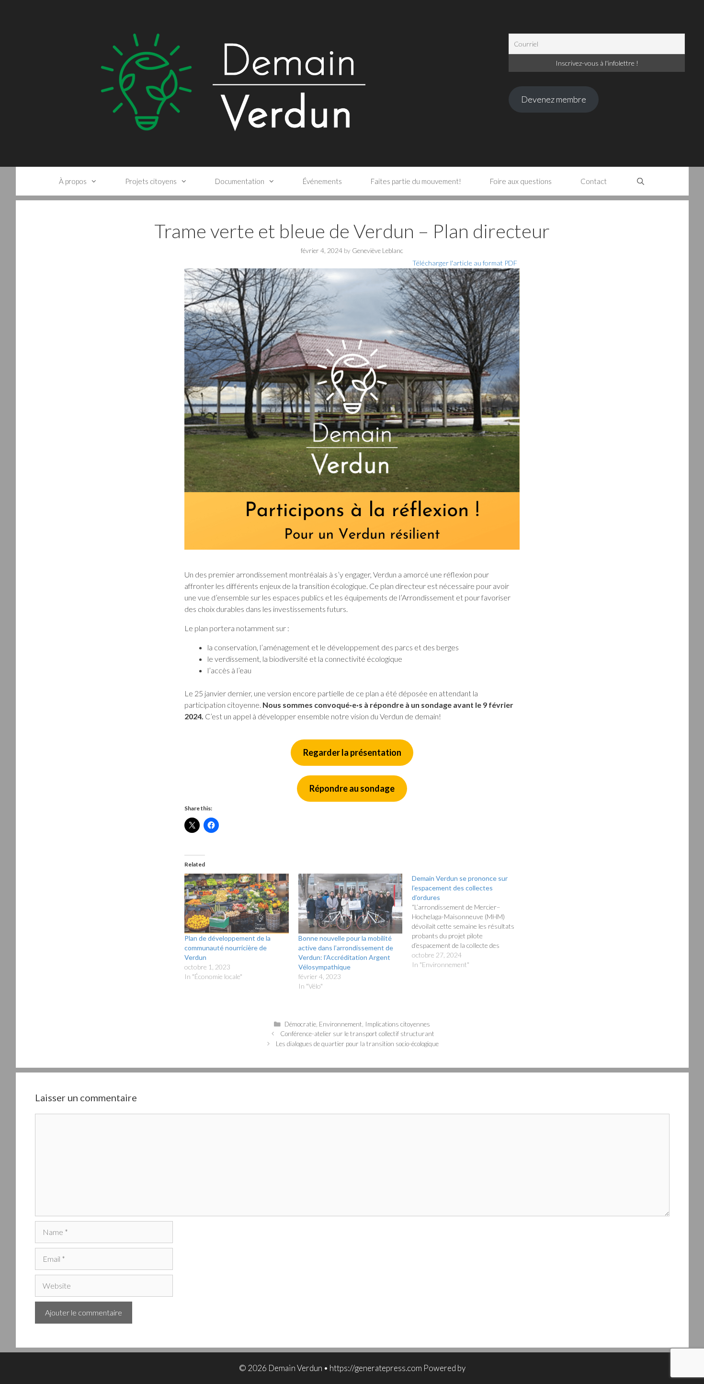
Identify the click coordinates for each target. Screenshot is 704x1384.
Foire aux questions (521, 181)
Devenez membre (553, 99)
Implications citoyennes (397, 1024)
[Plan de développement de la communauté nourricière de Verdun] (236, 903)
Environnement (340, 1024)
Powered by (444, 1368)
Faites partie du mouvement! (416, 181)
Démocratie (300, 1024)
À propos (73, 181)
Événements (322, 181)
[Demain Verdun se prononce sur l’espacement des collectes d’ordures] (469, 921)
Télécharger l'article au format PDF (464, 263)
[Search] (640, 181)
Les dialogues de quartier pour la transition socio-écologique (357, 1044)
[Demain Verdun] (264, 82)
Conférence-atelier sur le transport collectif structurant (357, 1034)
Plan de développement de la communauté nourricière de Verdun (227, 947)
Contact (593, 181)
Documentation (239, 181)
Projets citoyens (151, 181)
